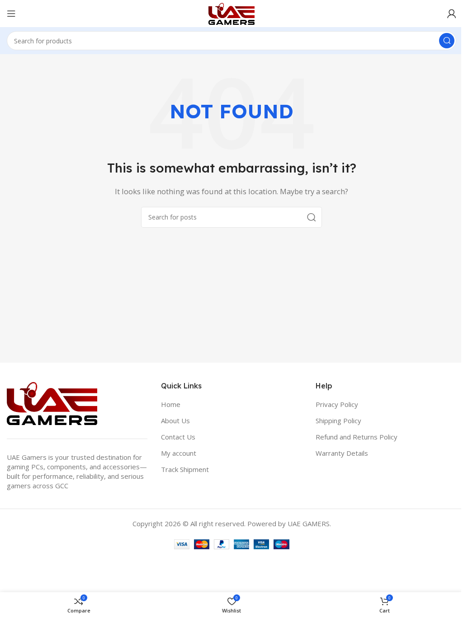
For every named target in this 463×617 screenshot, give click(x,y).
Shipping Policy (338, 420)
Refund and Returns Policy (356, 436)
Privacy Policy (337, 404)
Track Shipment (185, 469)
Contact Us (178, 436)
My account (178, 453)
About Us (175, 420)
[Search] (446, 40)
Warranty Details (342, 453)
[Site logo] (231, 12)
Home (170, 404)
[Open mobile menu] (11, 14)
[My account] (452, 14)
